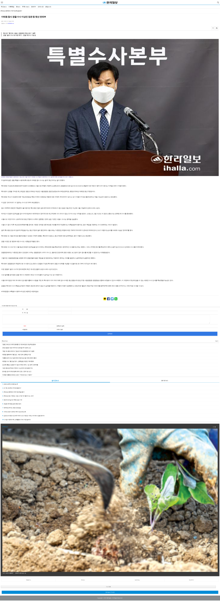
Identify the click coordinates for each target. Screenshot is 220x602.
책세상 (83, 580)
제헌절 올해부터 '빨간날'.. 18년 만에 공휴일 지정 (16, 354)
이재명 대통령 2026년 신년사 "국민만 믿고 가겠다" (17, 375)
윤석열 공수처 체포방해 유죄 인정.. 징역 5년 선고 (16, 371)
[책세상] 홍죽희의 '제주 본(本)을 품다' (13, 392)
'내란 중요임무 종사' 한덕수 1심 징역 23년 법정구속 (17, 368)
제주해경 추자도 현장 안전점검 (11, 407)
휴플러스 (28, 580)
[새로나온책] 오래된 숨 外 (10, 384)
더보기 (216, 341)
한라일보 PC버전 (110, 592)
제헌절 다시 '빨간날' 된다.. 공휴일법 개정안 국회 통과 (18, 361)
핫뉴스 (18, 7)
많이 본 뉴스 (164, 380)
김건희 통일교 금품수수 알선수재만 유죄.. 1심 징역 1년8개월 (20, 365)
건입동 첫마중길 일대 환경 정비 (11, 404)
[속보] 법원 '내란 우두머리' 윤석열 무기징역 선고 (16, 348)
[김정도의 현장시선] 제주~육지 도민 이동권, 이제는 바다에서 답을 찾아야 (23, 415)
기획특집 (11, 7)
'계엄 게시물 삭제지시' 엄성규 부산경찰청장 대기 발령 (18, 351)
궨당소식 (48, 7)
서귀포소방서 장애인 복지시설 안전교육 (14, 411)
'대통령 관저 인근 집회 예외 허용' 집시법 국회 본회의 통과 (19, 358)
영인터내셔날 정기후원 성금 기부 (10, 11)
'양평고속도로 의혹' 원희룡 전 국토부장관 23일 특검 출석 (19, 344)
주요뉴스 (4, 7)
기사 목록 (108, 586)
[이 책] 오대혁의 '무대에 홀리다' (11, 388)
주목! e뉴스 (25, 7)
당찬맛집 (137, 580)
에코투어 (191, 580)
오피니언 (41, 7)
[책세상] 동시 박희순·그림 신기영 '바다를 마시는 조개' (18, 396)
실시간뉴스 (55, 380)
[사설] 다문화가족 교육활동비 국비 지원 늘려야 (16, 419)
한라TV (33, 7)
